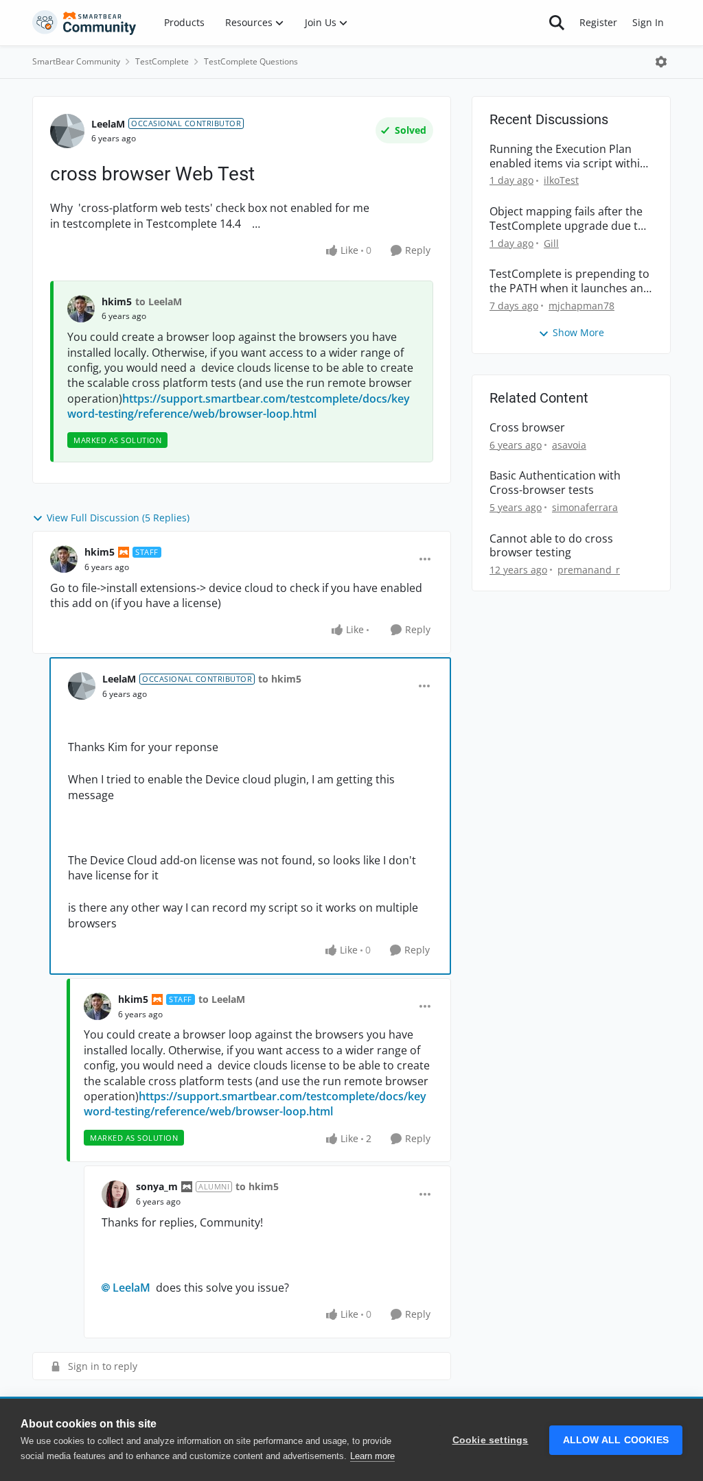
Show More (578, 332)
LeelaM (108, 123)
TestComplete (162, 61)
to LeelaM (158, 301)
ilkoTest (561, 180)
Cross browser (527, 427)
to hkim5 (279, 678)
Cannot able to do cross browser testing (551, 546)
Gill (551, 243)
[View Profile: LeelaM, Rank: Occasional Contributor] (67, 131)
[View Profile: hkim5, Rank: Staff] (64, 559)
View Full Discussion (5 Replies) (118, 517)
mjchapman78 (581, 305)
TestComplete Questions (251, 61)
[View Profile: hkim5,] (81, 308)
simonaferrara (585, 507)
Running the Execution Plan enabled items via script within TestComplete (568, 156)
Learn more (372, 1456)
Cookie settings (490, 1440)
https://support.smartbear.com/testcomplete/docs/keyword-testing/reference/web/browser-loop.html (238, 406)
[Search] (557, 22)
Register (598, 22)
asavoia (569, 444)
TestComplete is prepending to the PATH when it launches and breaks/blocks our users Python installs (569, 281)
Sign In (648, 22)
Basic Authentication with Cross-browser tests (555, 483)
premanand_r (588, 569)
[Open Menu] (661, 61)
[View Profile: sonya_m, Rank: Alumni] (115, 1194)
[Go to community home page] (84, 22)
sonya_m (157, 1186)
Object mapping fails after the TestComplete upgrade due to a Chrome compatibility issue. (567, 218)
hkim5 (117, 301)
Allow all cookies (616, 1440)
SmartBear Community (76, 61)
